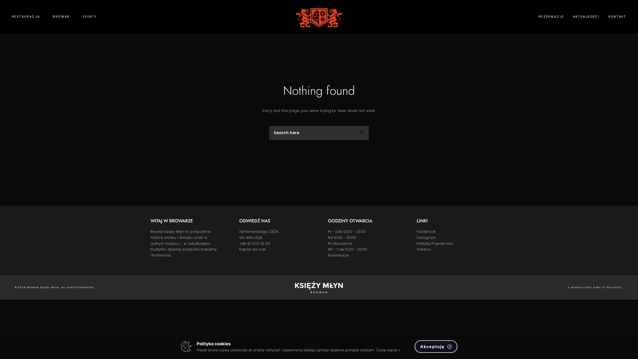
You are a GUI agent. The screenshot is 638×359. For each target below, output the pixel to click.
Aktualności (586, 16)
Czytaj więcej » (388, 350)
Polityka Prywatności (435, 243)
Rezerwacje (551, 16)
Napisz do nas (252, 249)
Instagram (426, 237)
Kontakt (617, 16)
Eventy (90, 16)
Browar (61, 16)
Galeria (424, 249)
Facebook (426, 231)
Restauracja (26, 16)
